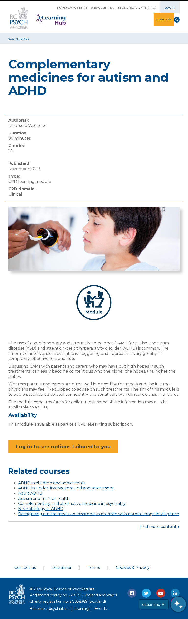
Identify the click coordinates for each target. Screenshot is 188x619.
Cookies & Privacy (133, 567)
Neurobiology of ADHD (40, 508)
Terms (94, 567)
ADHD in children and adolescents (51, 483)
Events (101, 608)
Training (82, 608)
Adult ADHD (30, 493)
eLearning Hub (18, 38)
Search (177, 20)
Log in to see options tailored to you (63, 446)
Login (170, 7)
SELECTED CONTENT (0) (137, 7)
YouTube (160, 593)
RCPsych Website (72, 7)
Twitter (146, 593)
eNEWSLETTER (102, 7)
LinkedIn (175, 593)
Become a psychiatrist (49, 608)
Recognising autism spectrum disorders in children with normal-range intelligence (98, 514)
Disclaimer (62, 567)
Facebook (131, 593)
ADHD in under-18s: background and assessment (66, 488)
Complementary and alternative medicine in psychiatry (72, 503)
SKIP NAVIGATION (53, 5)
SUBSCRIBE (164, 19)
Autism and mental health (44, 498)
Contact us (25, 567)
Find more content (158, 526)
